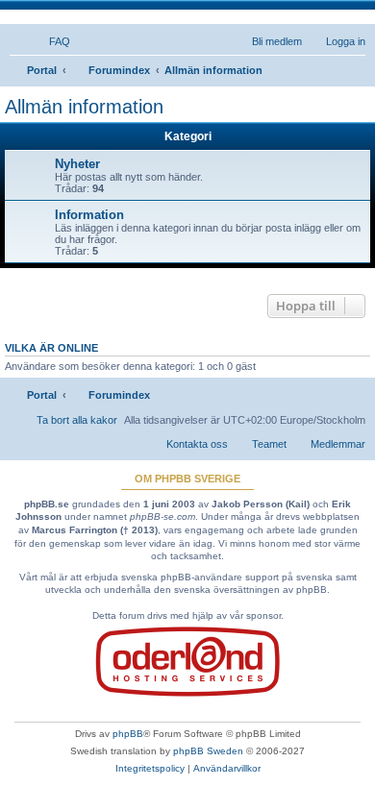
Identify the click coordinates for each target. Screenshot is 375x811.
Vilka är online (51, 348)
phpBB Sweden (208, 751)
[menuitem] (51, 41)
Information (89, 215)
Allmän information (84, 106)
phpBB (127, 733)
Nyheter (77, 164)
